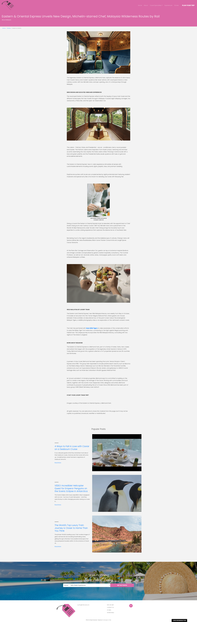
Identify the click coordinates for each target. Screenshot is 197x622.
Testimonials (110, 612)
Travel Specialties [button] (155, 5)
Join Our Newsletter (179, 620)
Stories (176, 5)
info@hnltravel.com (84, 605)
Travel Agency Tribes (107, 620)
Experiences (168, 5)
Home (140, 5)
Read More (58, 463)
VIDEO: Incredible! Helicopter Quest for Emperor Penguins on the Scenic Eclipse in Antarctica (71, 488)
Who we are (110, 605)
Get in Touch (122, 585)
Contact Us (110, 607)
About (146, 5)
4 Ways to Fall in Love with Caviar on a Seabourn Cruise (72, 448)
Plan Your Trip (188, 5)
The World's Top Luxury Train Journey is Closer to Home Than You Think (71, 528)
